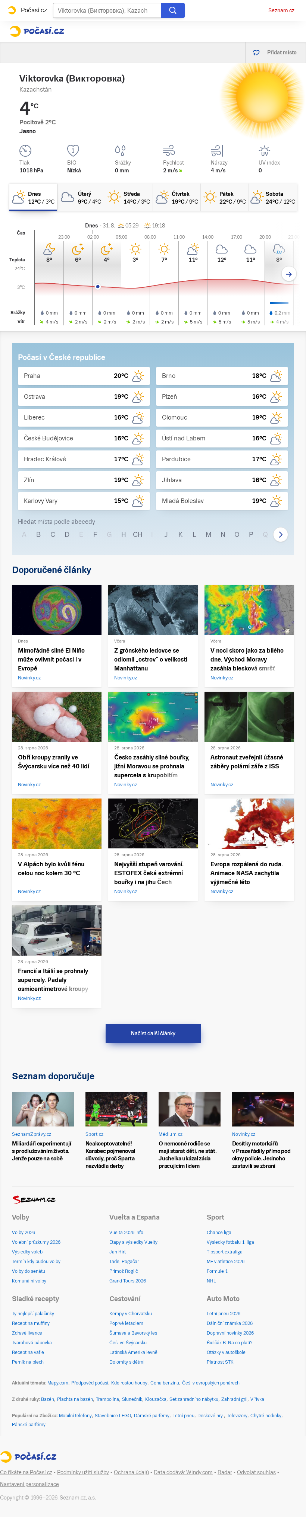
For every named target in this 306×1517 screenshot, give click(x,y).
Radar (225, 1472)
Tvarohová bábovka (32, 1342)
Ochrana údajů (131, 1472)
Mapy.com (57, 1383)
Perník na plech (28, 1362)
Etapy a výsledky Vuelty (133, 1242)
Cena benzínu (164, 1383)
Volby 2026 (23, 1232)
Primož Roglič (123, 1271)
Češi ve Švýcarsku (128, 1342)
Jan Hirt (117, 1252)
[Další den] (289, 273)
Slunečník (132, 1399)
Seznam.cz (281, 10)
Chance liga (219, 1232)
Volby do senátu (28, 1271)
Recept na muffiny (31, 1323)
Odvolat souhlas (256, 1472)
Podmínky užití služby (83, 1472)
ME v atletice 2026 (225, 1261)
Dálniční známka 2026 (230, 1323)
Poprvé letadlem (126, 1323)
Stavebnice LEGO (113, 1415)
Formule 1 (217, 1271)
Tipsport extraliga (225, 1252)
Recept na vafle (28, 1352)
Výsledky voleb (27, 1252)
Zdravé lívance (27, 1333)
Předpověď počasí (89, 1383)
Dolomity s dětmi (126, 1362)
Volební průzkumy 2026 (36, 1242)
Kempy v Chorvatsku (130, 1313)
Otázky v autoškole (226, 1352)
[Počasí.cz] (36, 31)
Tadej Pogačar (124, 1261)
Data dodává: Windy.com (183, 1472)
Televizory (237, 1415)
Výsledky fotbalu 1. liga (230, 1242)
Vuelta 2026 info (126, 1232)
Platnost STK (220, 1362)
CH (138, 534)
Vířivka (257, 1399)
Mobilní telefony (75, 1415)
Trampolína (107, 1399)
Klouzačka (155, 1399)
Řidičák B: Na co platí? (230, 1342)
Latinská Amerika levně (133, 1352)
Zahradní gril (234, 1399)
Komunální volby (29, 1281)
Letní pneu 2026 (223, 1313)
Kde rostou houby (129, 1383)
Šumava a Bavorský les (133, 1333)
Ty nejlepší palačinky (33, 1313)
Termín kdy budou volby (36, 1261)
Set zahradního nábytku (193, 1399)
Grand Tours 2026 (127, 1281)
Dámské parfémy (151, 1415)
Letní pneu (183, 1415)
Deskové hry (210, 1415)
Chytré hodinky (265, 1415)
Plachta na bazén (75, 1399)
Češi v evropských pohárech (211, 1383)
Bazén (47, 1399)
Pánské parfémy (29, 1424)
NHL (211, 1281)
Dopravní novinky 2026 (230, 1333)
